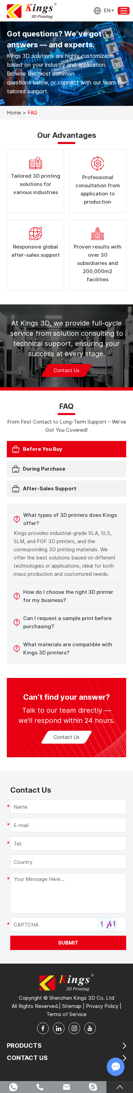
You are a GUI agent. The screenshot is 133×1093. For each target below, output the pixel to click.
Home (14, 112)
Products (24, 1045)
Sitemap (72, 1006)
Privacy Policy (102, 1006)
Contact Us (66, 370)
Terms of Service (66, 1014)
